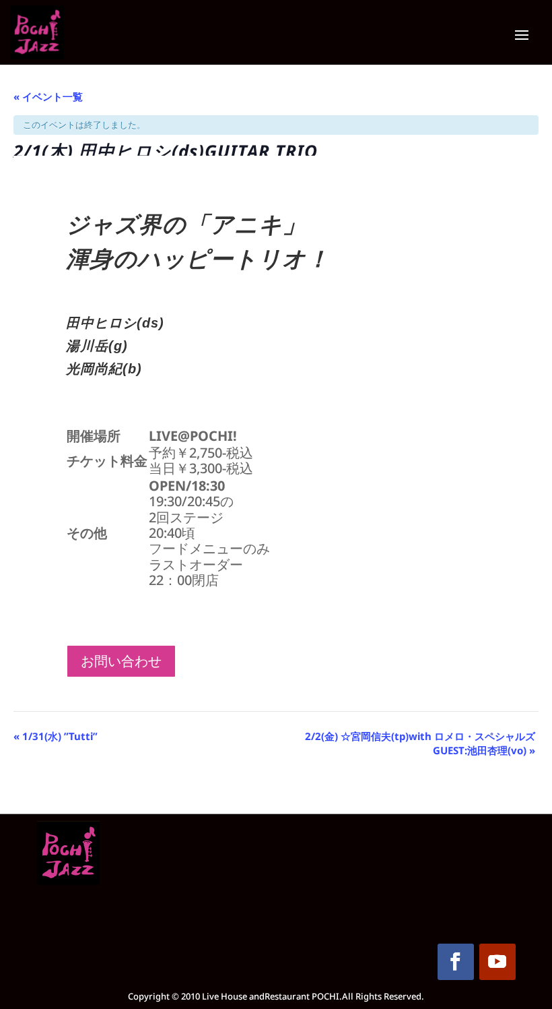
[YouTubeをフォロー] (497, 962)
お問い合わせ (121, 661)
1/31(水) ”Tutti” (55, 736)
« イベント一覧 (48, 96)
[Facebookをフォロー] (456, 962)
